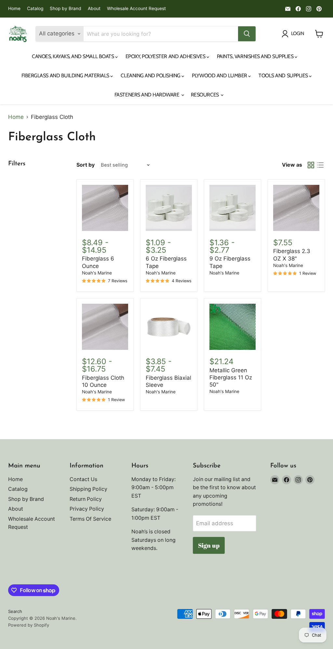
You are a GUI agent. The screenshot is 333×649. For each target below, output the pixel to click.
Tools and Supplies (284, 75)
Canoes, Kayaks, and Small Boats (73, 56)
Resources (205, 95)
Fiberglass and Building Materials (66, 75)
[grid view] (311, 165)
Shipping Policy (88, 489)
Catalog (35, 8)
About (94, 8)
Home (14, 8)
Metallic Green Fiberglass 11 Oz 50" (230, 377)
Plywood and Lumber (220, 75)
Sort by (85, 165)
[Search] (247, 33)
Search (15, 611)
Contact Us (83, 479)
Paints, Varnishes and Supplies (256, 56)
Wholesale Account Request (136, 8)
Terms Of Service (90, 519)
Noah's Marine (97, 272)
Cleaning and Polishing (151, 75)
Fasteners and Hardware (147, 95)
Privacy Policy (87, 509)
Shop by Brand (65, 8)
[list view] (320, 165)
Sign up (209, 545)
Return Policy (86, 499)
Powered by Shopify (28, 625)
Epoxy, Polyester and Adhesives (166, 56)
